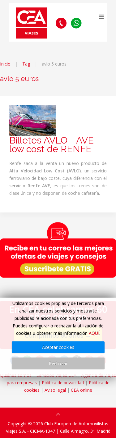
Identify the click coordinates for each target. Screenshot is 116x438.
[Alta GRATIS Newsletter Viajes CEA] (58, 250)
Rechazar (58, 363)
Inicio (5, 64)
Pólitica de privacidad (63, 383)
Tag (26, 64)
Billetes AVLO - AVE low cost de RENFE (51, 144)
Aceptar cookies (58, 347)
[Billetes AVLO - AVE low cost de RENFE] (32, 120)
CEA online (81, 390)
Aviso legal (55, 390)
